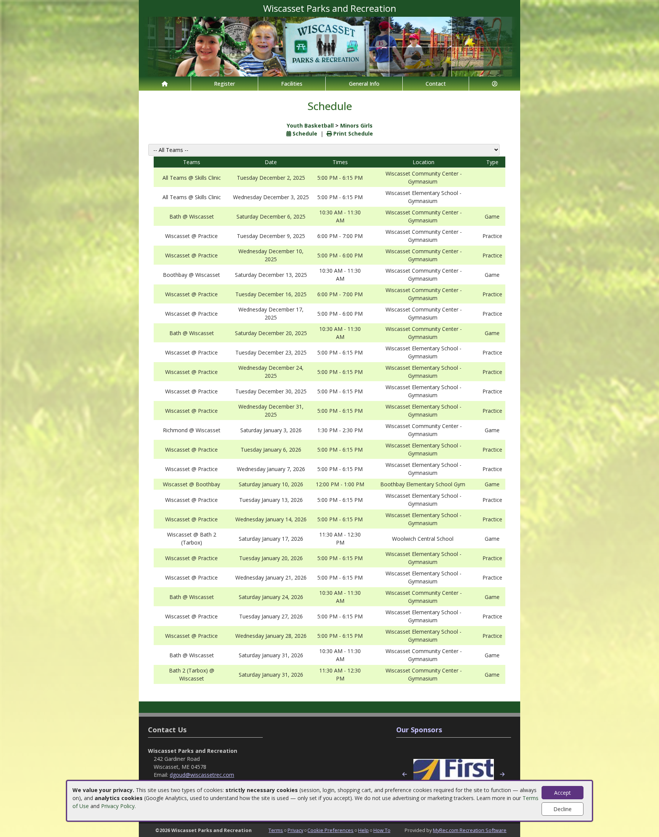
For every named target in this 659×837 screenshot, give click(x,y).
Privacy (295, 830)
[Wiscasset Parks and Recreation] (329, 46)
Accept (562, 792)
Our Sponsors (419, 729)
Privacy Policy (118, 806)
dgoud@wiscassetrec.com (202, 774)
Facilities (291, 83)
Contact (436, 83)
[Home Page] (165, 84)
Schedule (304, 133)
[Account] (494, 84)
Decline (562, 809)
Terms (275, 830)
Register (224, 83)
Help (363, 830)
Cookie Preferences (330, 830)
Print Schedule (352, 133)
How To (382, 830)
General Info (364, 83)
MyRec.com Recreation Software (469, 830)
